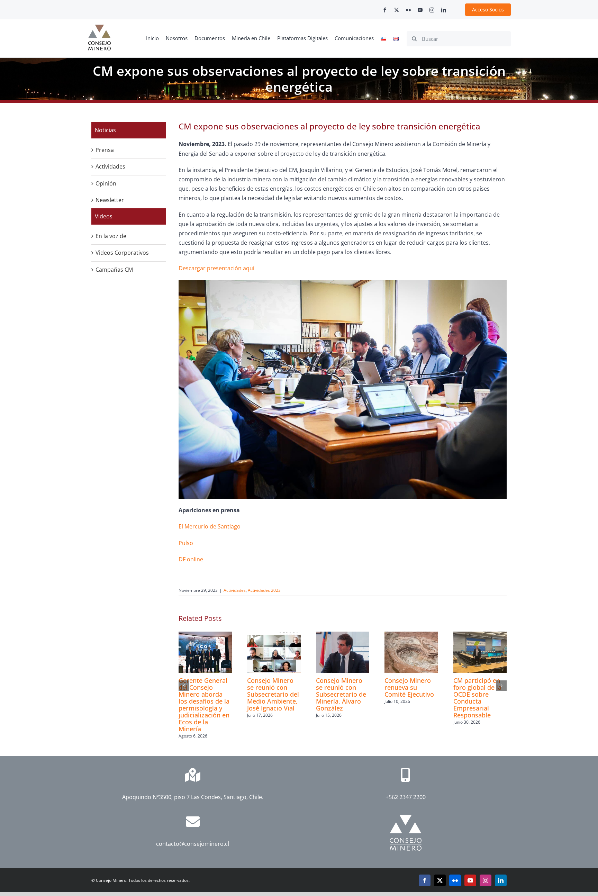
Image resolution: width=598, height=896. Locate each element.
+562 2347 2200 (406, 797)
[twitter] (396, 10)
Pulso (186, 543)
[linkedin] (443, 10)
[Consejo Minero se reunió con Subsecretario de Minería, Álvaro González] (342, 635)
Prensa (105, 150)
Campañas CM (114, 269)
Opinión (106, 183)
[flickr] (408, 10)
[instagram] (431, 10)
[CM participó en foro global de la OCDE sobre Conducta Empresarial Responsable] (480, 635)
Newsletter (110, 200)
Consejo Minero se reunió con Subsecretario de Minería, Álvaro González (341, 694)
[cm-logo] (99, 27)
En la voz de (111, 236)
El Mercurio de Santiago (210, 526)
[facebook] (384, 10)
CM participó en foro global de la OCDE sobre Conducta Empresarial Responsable (477, 697)
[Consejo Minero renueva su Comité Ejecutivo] (411, 635)
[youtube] (420, 10)
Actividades (235, 590)
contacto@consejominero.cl (192, 844)
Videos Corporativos (122, 252)
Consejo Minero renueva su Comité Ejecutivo (409, 687)
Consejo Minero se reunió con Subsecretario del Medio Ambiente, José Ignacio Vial (273, 694)
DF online (191, 559)
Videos (103, 216)
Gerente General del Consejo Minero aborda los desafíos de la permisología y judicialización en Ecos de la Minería (204, 704)
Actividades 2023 (264, 590)
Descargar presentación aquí (216, 268)
